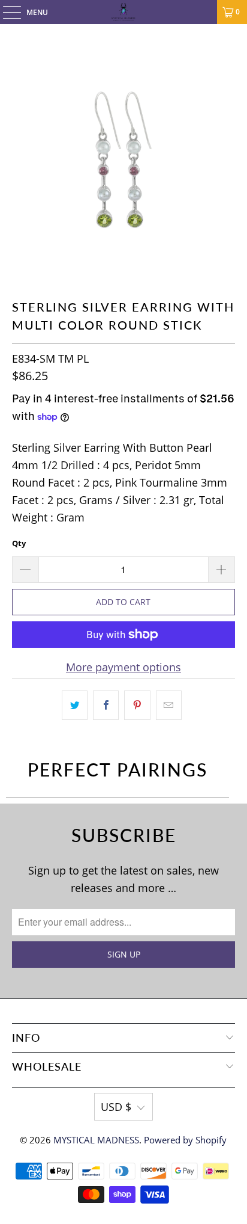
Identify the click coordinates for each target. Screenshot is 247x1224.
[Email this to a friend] (169, 705)
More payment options (123, 667)
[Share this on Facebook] (106, 705)
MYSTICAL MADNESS (96, 1140)
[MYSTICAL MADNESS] (123, 12)
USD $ (116, 1106)
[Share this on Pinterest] (137, 705)
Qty (19, 543)
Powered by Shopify (185, 1140)
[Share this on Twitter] (75, 705)
